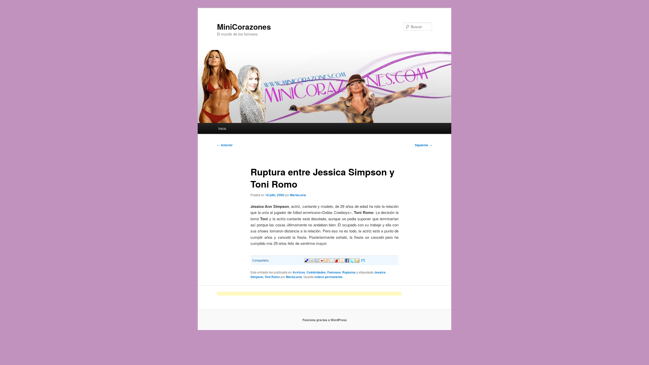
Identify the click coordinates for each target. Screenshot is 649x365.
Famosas (334, 272)
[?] (363, 260)
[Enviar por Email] (357, 260)
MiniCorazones (244, 26)
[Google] (316, 260)
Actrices (299, 272)
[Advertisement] (309, 294)
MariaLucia (298, 195)
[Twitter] (352, 260)
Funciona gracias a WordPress (324, 320)
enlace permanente (328, 277)
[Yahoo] (321, 260)
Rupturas (349, 272)
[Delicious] (306, 260)
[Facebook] (347, 260)
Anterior (225, 145)
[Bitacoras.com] (342, 260)
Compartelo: (260, 260)
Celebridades (316, 272)
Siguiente (423, 145)
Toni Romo (272, 277)
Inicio (222, 128)
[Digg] (311, 260)
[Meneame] (326, 260)
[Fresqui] (331, 260)
